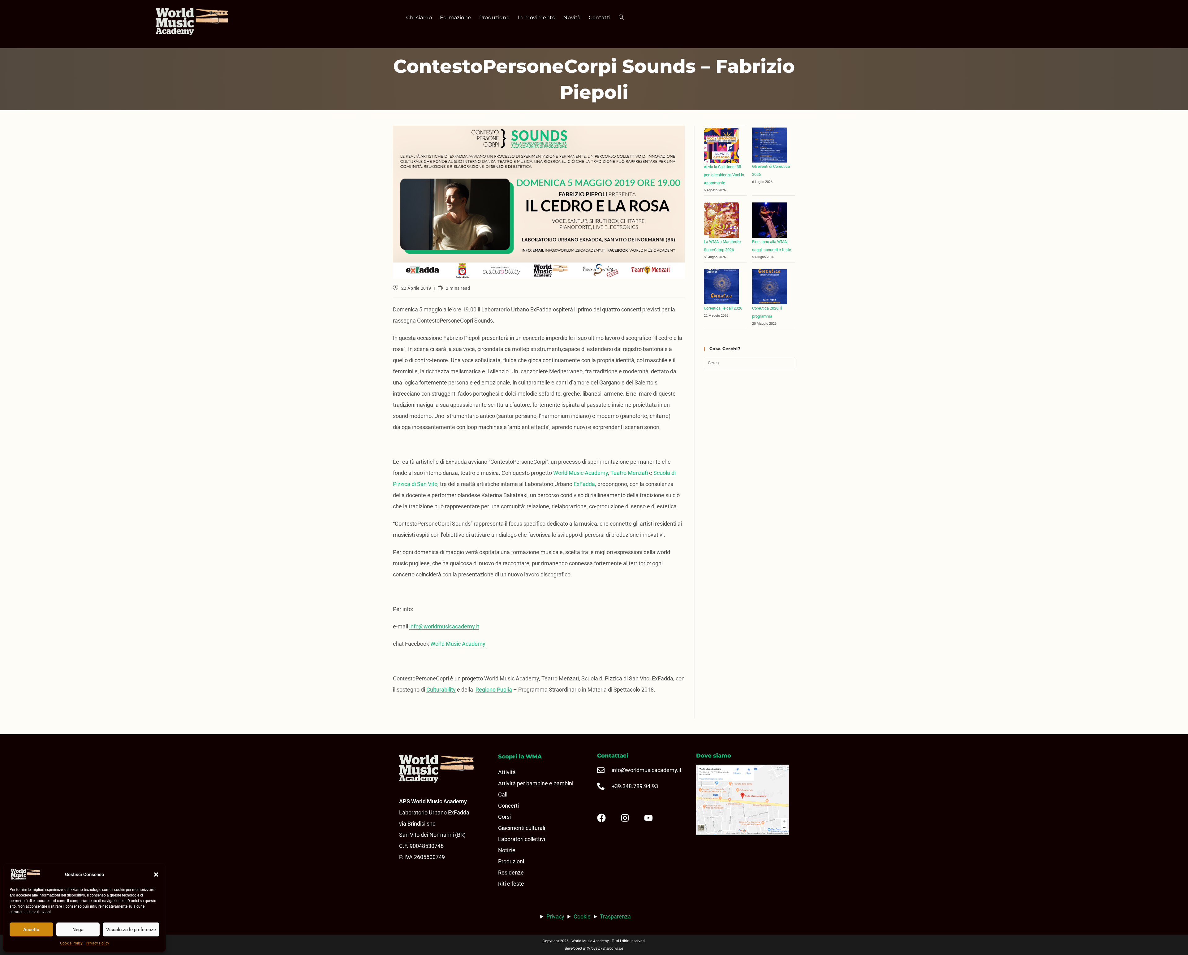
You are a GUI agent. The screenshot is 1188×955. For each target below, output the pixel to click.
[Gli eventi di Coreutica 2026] (769, 145)
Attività (507, 772)
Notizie (506, 850)
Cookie (582, 916)
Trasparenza (615, 916)
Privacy (555, 916)
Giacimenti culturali (521, 828)
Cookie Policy (71, 943)
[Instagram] (630, 818)
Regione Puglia (494, 689)
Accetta (31, 929)
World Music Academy (580, 473)
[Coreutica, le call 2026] (721, 286)
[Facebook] (606, 818)
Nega (78, 929)
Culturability (441, 689)
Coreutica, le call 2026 (723, 308)
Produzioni (511, 861)
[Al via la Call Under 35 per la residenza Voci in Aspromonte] (721, 145)
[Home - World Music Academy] (204, 22)
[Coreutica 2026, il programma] (769, 286)
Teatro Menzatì (629, 473)
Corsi (504, 817)
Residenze (511, 872)
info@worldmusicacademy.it (444, 626)
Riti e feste (511, 883)
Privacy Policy (97, 943)
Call (502, 794)
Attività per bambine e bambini (535, 783)
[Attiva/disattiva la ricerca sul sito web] (621, 17)
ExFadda (584, 484)
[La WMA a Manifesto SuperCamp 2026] (721, 219)
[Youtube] (653, 818)
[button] (156, 874)
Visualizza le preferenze (131, 929)
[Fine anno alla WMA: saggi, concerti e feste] (769, 219)
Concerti (508, 805)
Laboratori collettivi (521, 839)
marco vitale (613, 948)
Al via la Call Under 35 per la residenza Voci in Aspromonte (724, 174)
